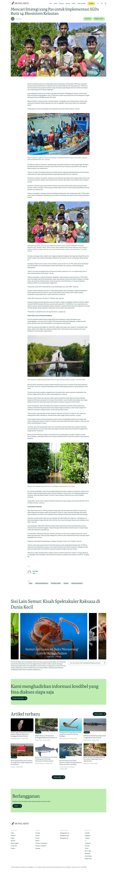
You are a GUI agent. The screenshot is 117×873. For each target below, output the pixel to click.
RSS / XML (88, 851)
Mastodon (87, 853)
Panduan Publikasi (40, 846)
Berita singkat (14, 843)
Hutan (30, 583)
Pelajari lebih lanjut (18, 698)
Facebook (87, 843)
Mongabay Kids (64, 835)
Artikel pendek (81, 3)
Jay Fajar (35, 571)
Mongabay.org (64, 838)
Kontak (37, 835)
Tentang (37, 833)
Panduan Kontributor (41, 843)
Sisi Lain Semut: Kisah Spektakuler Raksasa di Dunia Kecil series (88, 663)
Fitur (50, 3)
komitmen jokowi (56, 583)
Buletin (16, 806)
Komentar (87, 18)
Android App (88, 856)
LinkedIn (87, 833)
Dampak (37, 848)
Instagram (87, 835)
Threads (87, 846)
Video (55, 3)
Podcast (61, 3)
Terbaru (13, 848)
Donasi (91, 3)
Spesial (68, 3)
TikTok (86, 848)
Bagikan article (99, 18)
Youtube (87, 838)
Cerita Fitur (14, 846)
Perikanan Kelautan (76, 583)
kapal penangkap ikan (41, 583)
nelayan (66, 583)
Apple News (88, 858)
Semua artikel (98, 714)
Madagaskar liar (64, 833)
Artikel (73, 3)
